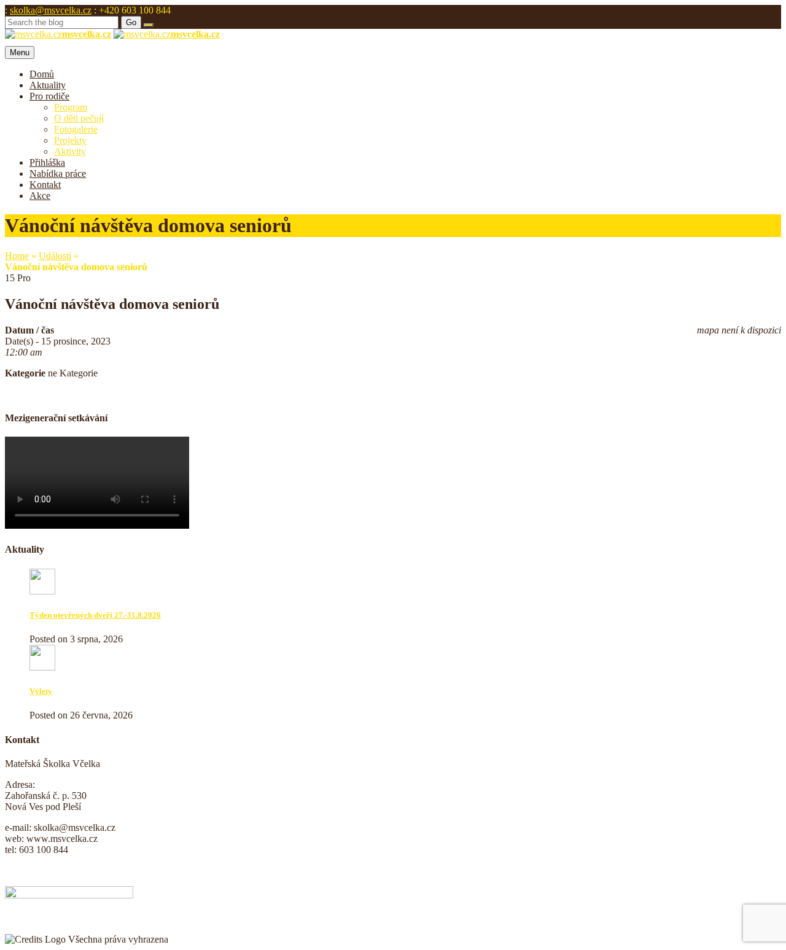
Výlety (40, 691)
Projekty (70, 140)
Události (55, 256)
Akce (39, 195)
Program (70, 107)
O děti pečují (79, 118)
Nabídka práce (57, 173)
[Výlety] (42, 667)
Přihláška (47, 162)
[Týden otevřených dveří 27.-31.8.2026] (42, 591)
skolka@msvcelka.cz (50, 10)
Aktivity (70, 151)
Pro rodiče (49, 96)
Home (17, 256)
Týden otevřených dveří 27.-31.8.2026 (95, 615)
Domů (41, 74)
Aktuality (47, 85)
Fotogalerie (76, 129)
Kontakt (45, 184)
